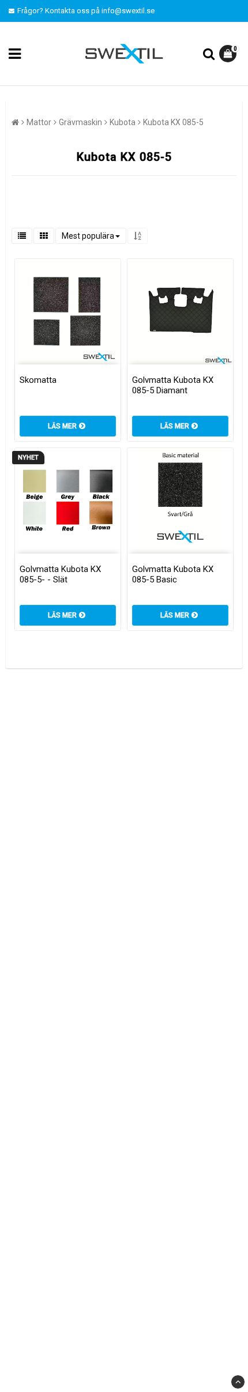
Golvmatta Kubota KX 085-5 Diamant (172, 385)
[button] (229, 53)
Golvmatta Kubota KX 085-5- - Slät (60, 574)
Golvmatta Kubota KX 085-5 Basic (172, 574)
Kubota (123, 122)
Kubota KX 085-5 (173, 122)
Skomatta (38, 380)
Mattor (39, 122)
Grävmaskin (80, 122)
